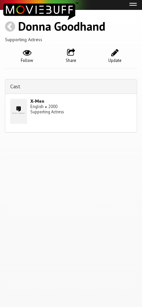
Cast (15, 86)
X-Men (37, 101)
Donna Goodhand (61, 26)
